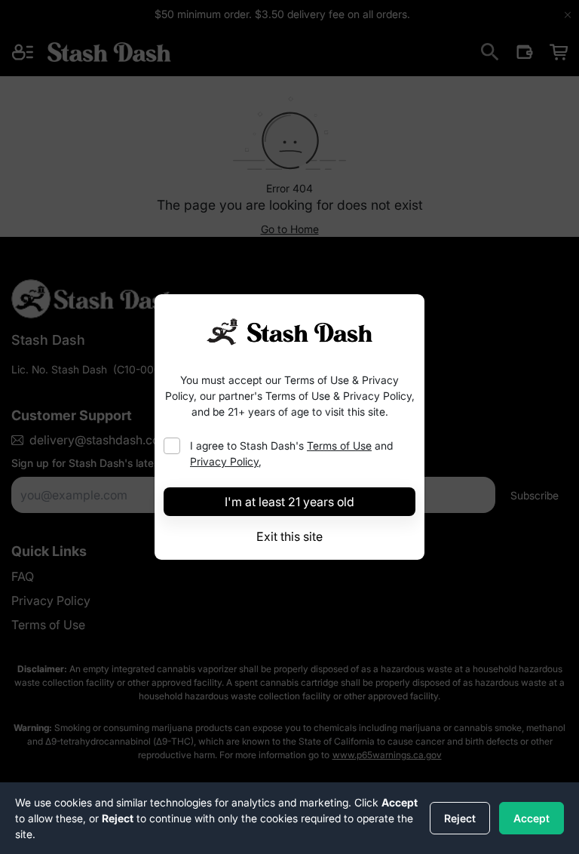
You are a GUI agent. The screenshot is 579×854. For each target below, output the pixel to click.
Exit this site (289, 536)
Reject (460, 818)
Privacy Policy (224, 461)
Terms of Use (339, 445)
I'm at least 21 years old (289, 501)
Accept (531, 818)
